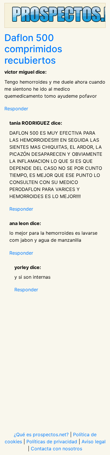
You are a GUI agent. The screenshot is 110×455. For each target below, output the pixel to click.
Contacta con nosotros (56, 448)
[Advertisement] (55, 358)
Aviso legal (94, 441)
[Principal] (55, 15)
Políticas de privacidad (51, 441)
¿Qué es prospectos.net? (41, 434)
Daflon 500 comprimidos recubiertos (33, 49)
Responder (16, 108)
